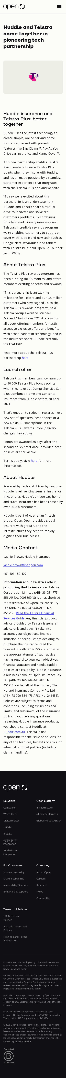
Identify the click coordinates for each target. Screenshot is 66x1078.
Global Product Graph (48, 820)
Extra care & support (15, 891)
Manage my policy (13, 872)
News (39, 891)
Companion (9, 807)
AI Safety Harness (47, 814)
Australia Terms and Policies (15, 928)
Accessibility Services (15, 885)
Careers (41, 878)
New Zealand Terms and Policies (15, 938)
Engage (7, 833)
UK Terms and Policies (11, 917)
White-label (10, 814)
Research (41, 885)
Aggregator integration (10, 841)
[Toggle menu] (59, 6)
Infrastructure (44, 807)
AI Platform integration (10, 852)
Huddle (7, 827)
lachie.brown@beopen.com (23, 565)
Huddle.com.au (14, 732)
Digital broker (11, 820)
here (25, 358)
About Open (43, 872)
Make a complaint (13, 878)
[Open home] (14, 6)
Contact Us (42, 898)
